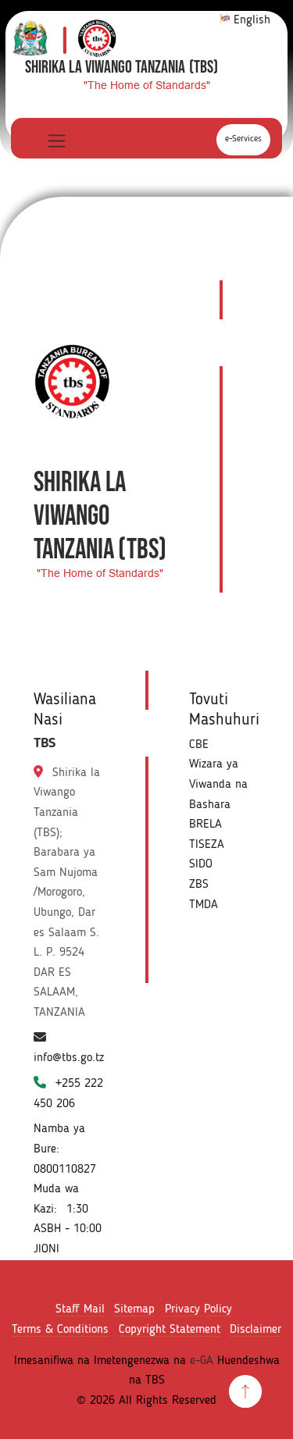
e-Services (243, 139)
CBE (199, 745)
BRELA (205, 824)
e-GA (201, 1361)
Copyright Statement (169, 1329)
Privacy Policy (198, 1309)
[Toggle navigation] (55, 140)
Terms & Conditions (60, 1329)
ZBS (199, 884)
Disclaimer (255, 1329)
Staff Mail (80, 1309)
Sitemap (134, 1309)
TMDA (203, 905)
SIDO (201, 864)
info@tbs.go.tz (69, 1058)
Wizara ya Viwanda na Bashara (218, 784)
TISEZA (206, 845)
